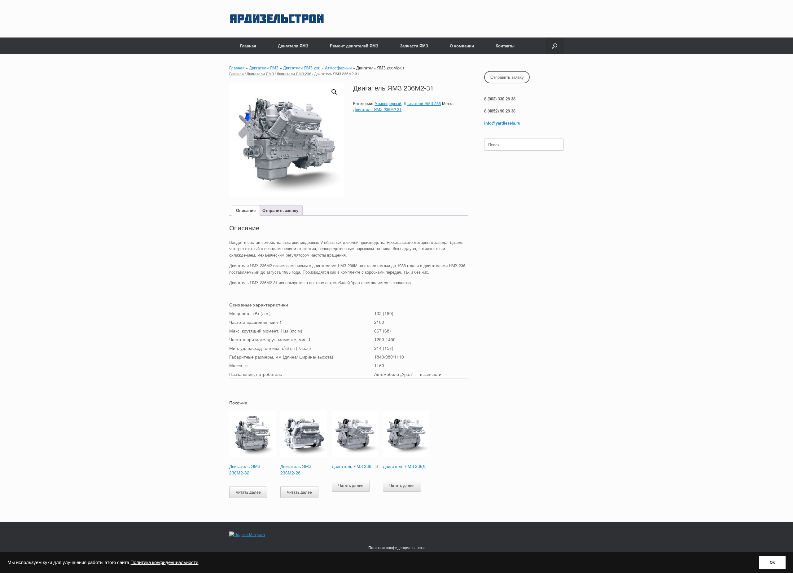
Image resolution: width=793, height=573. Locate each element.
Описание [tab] (246, 210)
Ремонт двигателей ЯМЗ (354, 46)
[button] (554, 45)
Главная (248, 46)
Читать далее (248, 492)
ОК (772, 562)
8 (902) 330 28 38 (499, 99)
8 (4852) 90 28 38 (499, 111)
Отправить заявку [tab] (280, 210)
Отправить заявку (507, 77)
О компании (462, 46)
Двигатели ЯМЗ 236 (301, 68)
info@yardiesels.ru (502, 123)
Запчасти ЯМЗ (414, 46)
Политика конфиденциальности (164, 562)
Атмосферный (338, 68)
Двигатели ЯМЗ (293, 46)
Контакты (505, 46)
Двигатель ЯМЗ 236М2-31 (377, 109)
